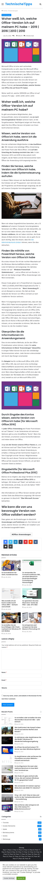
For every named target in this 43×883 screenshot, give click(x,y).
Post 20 (36, 854)
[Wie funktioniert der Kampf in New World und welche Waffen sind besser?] (7, 730)
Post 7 (37, 850)
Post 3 (16, 850)
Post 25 (30, 856)
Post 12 (26, 852)
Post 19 (30, 854)
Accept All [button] (21, 878)
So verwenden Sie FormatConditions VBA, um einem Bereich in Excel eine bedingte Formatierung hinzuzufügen (31, 577)
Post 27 (15, 858)
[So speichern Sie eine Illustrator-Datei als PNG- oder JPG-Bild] (31, 593)
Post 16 (12, 854)
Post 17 (18, 854)
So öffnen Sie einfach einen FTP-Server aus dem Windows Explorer (27, 748)
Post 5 (26, 850)
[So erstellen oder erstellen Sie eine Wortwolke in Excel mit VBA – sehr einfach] (7, 720)
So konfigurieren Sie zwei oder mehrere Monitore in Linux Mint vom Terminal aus (26, 768)
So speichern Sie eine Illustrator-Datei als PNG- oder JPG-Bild (30, 603)
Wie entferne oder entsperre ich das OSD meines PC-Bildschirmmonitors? (27, 807)
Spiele (5, 829)
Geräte (5, 836)
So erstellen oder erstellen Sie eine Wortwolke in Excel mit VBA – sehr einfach (28, 720)
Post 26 (36, 856)
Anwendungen (13, 11)
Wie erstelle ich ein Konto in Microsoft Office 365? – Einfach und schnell (10, 604)
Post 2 (10, 850)
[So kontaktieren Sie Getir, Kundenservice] (11, 565)
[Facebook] (5, 542)
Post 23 (17, 856)
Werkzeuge (6, 839)
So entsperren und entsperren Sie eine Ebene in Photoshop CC (31, 627)
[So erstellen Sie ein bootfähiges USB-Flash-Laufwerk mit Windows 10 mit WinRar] (11, 617)
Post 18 (24, 854)
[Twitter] (10, 542)
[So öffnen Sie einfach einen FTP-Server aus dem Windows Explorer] (7, 750)
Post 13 (32, 852)
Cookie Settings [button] (9, 878)
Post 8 (4, 852)
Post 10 (15, 852)
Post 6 (32, 850)
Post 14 (39, 852)
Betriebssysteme (8, 832)
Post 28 (21, 858)
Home (5, 11)
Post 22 (5, 856)
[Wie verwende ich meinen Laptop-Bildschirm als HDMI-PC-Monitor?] (7, 789)
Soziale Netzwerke (9, 826)
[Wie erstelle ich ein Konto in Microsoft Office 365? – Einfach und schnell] (11, 593)
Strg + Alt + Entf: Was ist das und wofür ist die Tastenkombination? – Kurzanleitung (28, 797)
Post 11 (21, 852)
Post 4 (21, 850)
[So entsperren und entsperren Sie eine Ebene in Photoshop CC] (31, 617)
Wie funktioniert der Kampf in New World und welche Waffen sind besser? (27, 729)
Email (4, 680)
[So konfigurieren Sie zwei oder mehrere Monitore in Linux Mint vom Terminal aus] (7, 769)
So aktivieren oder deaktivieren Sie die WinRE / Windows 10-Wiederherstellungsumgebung (28, 739)
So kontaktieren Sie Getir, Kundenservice (10, 574)
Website (4, 688)
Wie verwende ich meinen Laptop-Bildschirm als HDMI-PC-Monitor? (28, 787)
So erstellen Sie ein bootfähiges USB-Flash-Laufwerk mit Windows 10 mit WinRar (11, 628)
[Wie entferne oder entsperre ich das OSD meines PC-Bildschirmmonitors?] (7, 808)
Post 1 (5, 850)
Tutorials (6, 822)
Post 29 (27, 858)
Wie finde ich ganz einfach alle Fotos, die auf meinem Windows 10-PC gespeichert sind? (27, 778)
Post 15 (6, 854)
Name (4, 672)
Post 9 (9, 852)
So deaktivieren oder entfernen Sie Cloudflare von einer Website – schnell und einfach (28, 758)
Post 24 (24, 856)
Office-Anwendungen (22, 534)
